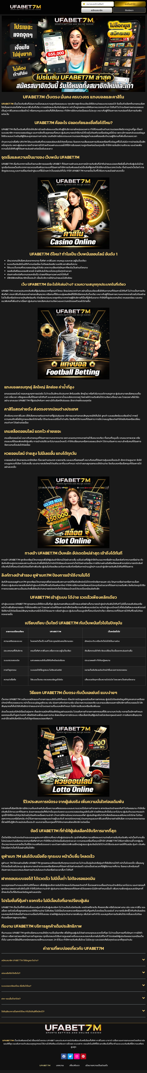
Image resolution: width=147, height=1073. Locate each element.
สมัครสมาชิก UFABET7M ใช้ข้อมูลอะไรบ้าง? (19, 960)
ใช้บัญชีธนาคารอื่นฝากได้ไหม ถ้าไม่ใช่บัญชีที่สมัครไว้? (23, 1011)
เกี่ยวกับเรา (74, 1065)
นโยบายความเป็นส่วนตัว (96, 1065)
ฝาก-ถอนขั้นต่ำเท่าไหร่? (11, 998)
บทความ (60, 1065)
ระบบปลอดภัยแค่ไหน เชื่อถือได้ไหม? (16, 986)
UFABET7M (7, 103)
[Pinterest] (83, 1056)
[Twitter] (70, 1056)
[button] (73, 962)
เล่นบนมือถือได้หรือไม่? (10, 973)
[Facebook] (64, 1056)
